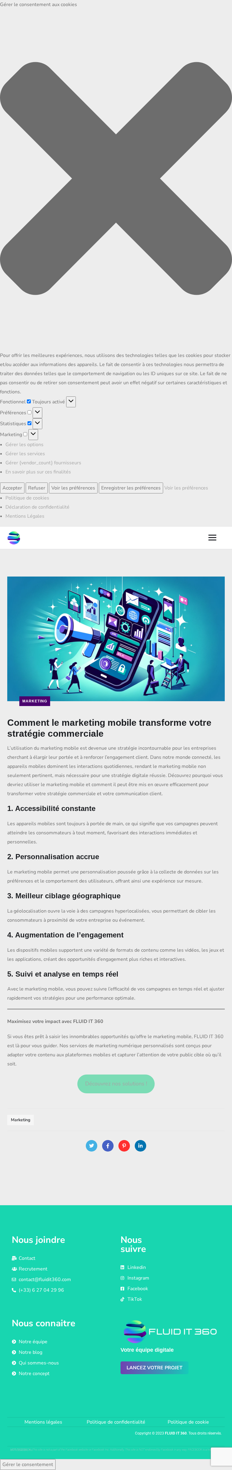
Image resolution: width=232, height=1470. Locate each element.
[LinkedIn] (140, 1146)
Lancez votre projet (154, 1367)
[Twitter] (91, 1146)
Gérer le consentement (27, 1464)
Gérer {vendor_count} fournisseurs (43, 462)
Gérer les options (24, 444)
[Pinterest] (124, 1146)
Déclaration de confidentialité (37, 507)
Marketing (34, 701)
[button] (116, 180)
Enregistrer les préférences (131, 488)
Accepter (12, 488)
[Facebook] (108, 1146)
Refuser (36, 488)
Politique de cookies (27, 498)
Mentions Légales (24, 516)
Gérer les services (25, 453)
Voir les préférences (73, 488)
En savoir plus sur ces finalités (38, 472)
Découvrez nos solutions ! (116, 1083)
